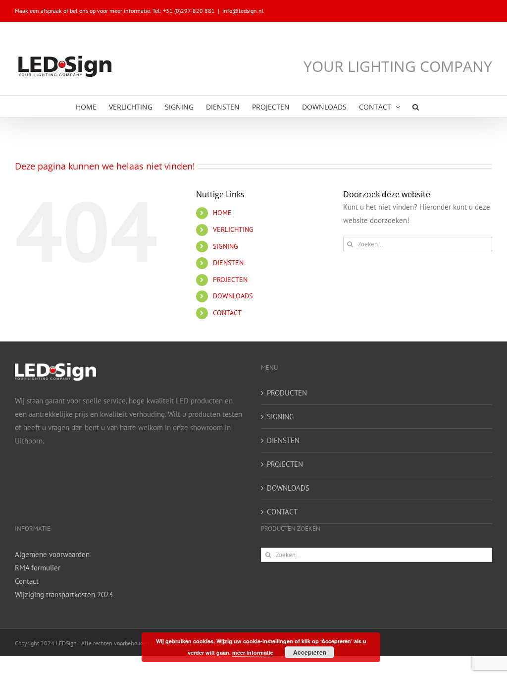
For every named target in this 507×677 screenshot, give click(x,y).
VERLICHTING (233, 229)
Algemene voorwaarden (52, 554)
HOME (222, 212)
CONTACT (227, 312)
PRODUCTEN (287, 392)
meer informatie (252, 652)
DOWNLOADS (233, 295)
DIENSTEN (228, 262)
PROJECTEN (230, 279)
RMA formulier (37, 567)
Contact (27, 581)
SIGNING (225, 246)
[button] (415, 106)
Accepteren (309, 652)
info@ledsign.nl (243, 10)
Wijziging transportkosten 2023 (64, 594)
